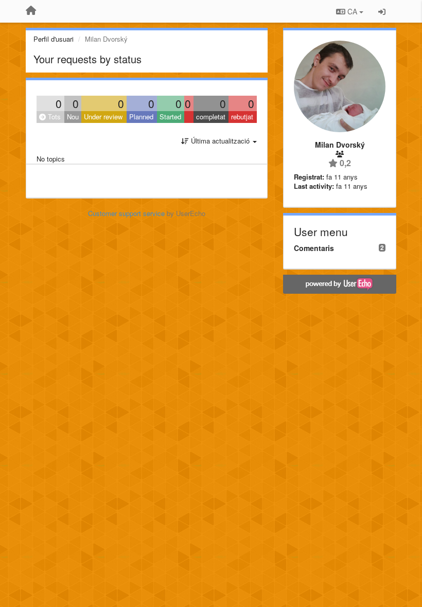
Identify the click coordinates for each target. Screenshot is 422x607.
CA (352, 11)
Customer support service (126, 213)
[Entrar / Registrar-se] (382, 11)
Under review (103, 116)
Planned (141, 116)
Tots (53, 116)
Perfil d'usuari (53, 39)
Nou (73, 116)
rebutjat (242, 116)
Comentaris (314, 248)
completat (210, 116)
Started (170, 116)
